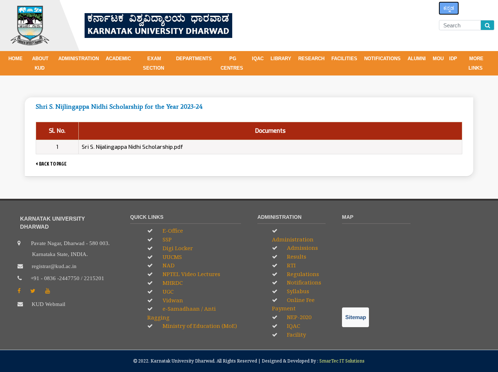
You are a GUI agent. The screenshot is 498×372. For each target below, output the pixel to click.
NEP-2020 (298, 317)
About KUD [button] (40, 63)
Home (15, 58)
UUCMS (171, 256)
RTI (290, 265)
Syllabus (297, 291)
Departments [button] (194, 58)
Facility (295, 334)
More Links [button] (476, 63)
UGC (167, 291)
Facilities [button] (345, 58)
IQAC (258, 58)
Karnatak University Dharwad (182, 361)
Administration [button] (79, 58)
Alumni (417, 58)
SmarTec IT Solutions (342, 361)
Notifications (303, 282)
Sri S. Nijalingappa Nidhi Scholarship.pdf (132, 147)
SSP (166, 239)
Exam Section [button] (154, 63)
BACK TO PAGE (52, 163)
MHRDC (172, 282)
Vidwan (172, 300)
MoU (438, 58)
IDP (453, 58)
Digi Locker (177, 248)
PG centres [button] (233, 63)
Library (282, 58)
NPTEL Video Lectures (190, 274)
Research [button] (312, 58)
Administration (293, 239)
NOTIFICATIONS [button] (383, 58)
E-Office (172, 230)
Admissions (301, 247)
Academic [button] (119, 58)
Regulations (302, 274)
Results (295, 256)
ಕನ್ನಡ (448, 8)
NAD (168, 265)
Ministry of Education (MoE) (199, 325)
